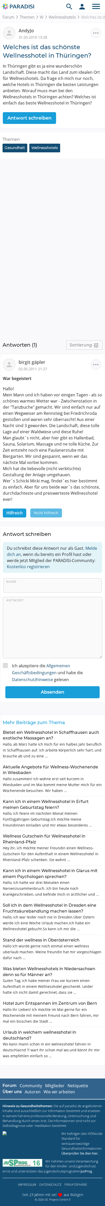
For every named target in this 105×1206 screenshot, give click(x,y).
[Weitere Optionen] (95, 33)
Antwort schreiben (29, 118)
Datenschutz (50, 1184)
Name (11, 581)
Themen (27, 17)
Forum (8, 17)
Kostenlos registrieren (28, 566)
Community (31, 1085)
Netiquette (78, 1085)
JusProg (86, 1171)
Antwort (15, 600)
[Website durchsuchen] (69, 6)
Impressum (27, 1184)
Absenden (52, 692)
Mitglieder (54, 1085)
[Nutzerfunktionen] (82, 6)
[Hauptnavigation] (96, 6)
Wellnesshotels (62, 17)
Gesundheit (15, 148)
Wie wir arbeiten (59, 1092)
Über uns (12, 1091)
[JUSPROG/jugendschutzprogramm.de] (22, 1163)
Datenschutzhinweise (32, 679)
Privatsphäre (75, 1184)
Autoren (33, 1092)
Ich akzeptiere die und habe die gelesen (47, 672)
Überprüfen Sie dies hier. (79, 1153)
